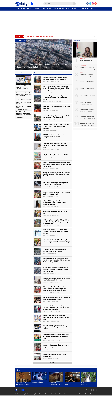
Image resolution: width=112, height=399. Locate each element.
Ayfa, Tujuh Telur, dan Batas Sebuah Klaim (87, 96)
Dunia (68, 9)
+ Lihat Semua (93, 369)
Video (87, 9)
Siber (45, 394)
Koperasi (44, 149)
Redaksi (41, 394)
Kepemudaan (45, 138)
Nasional (30, 9)
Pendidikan (45, 282)
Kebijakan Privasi (63, 394)
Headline (44, 225)
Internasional (45, 101)
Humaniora (45, 215)
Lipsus (49, 9)
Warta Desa (60, 9)
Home (17, 9)
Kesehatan (45, 340)
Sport (82, 9)
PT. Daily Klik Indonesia (91, 394)
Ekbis (54, 9)
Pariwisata (74, 9)
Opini (44, 119)
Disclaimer (51, 394)
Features (44, 157)
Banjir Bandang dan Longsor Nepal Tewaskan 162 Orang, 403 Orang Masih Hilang (87, 69)
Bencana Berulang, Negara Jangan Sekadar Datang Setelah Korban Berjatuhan (46, 36)
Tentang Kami (34, 394)
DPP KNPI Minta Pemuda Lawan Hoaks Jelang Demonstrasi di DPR (86, 76)
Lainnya (93, 9)
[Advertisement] (56, 22)
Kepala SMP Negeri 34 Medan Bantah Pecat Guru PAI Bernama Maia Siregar (87, 62)
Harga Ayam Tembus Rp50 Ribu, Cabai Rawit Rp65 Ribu (87, 117)
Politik (43, 9)
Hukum (37, 9)
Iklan (56, 394)
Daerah (23, 9)
